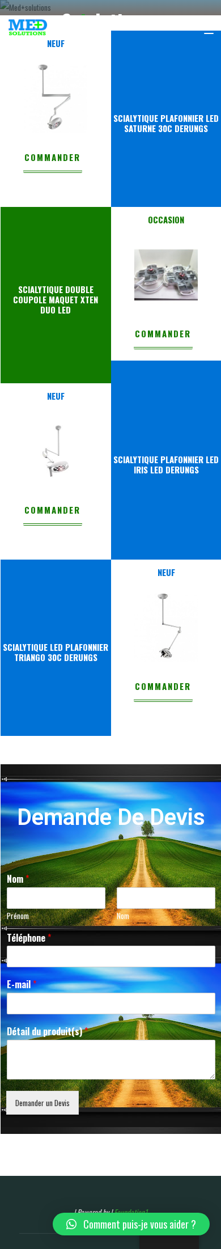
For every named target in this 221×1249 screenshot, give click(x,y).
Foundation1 (130, 1212)
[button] (131, 1224)
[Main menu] (203, 28)
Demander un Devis (42, 1102)
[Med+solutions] (28, 28)
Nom (17, 879)
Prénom (17, 916)
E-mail (21, 984)
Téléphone (28, 938)
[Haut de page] (177, 1205)
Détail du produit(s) (46, 1032)
